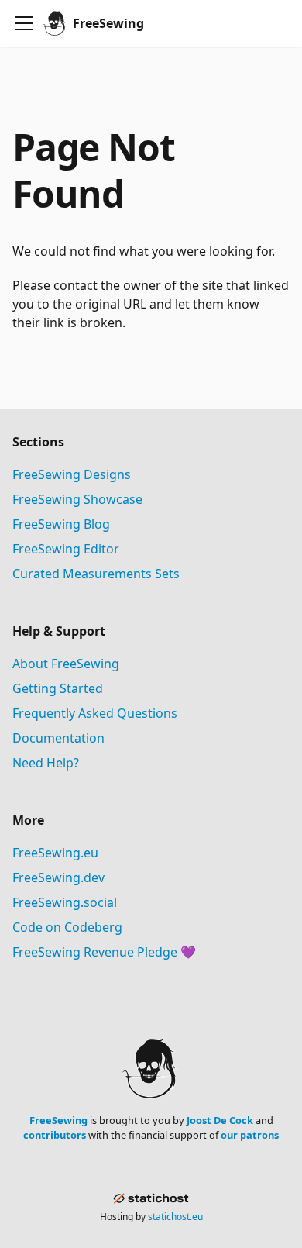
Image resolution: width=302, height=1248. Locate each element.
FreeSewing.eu (55, 852)
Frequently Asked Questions (94, 713)
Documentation (58, 737)
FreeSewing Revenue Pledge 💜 (104, 951)
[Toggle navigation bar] (24, 23)
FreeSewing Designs (71, 474)
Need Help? (45, 762)
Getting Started (57, 688)
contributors (54, 1135)
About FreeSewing (65, 663)
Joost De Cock (220, 1120)
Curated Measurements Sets (96, 573)
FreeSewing (58, 1120)
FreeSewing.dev (58, 877)
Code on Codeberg (67, 927)
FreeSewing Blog (61, 524)
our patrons (250, 1135)
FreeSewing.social (64, 902)
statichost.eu (175, 1216)
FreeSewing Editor (65, 548)
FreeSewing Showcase (77, 499)
